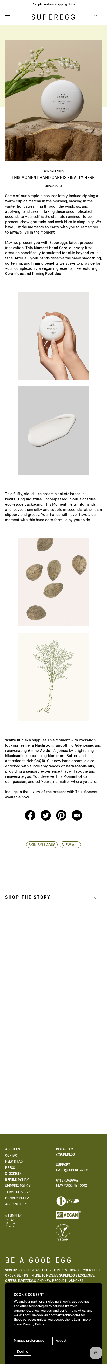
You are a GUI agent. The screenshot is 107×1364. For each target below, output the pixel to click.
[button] (95, 17)
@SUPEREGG (65, 1154)
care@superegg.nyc (72, 1170)
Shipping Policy (18, 1186)
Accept (61, 1340)
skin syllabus (53, 171)
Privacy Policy (33, 1324)
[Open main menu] (7, 17)
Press (10, 1168)
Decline (22, 1351)
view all (70, 845)
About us (12, 1149)
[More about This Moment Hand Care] (21, 1066)
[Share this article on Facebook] (30, 819)
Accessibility (16, 1204)
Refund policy (17, 1180)
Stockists (13, 1174)
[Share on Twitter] (46, 819)
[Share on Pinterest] (62, 819)
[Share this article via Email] (77, 819)
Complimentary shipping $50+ (53, 4)
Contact (12, 1155)
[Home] (53, 18)
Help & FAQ (14, 1161)
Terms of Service (19, 1192)
